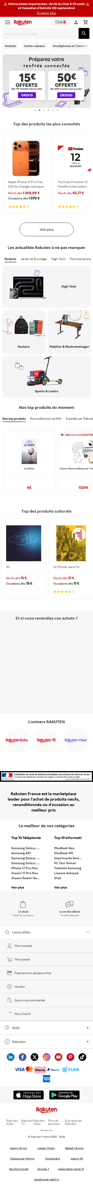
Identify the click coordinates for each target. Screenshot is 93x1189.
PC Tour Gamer (65, 863)
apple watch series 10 (71, 1169)
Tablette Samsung (67, 868)
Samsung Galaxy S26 (26, 848)
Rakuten (19, 1041)
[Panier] (85, 22)
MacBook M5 (63, 853)
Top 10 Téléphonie (26, 838)
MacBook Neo (64, 848)
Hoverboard (52, 1158)
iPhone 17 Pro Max (24, 868)
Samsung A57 (21, 853)
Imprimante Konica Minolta (70, 858)
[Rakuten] (22, 22)
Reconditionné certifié (45, 418)
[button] (46, 8)
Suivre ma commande (29, 1000)
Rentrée (10, 259)
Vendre (19, 986)
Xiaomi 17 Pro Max (24, 873)
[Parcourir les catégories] (8, 22)
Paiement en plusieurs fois (32, 973)
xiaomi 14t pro (18, 1148)
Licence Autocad (66, 873)
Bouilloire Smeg (18, 1169)
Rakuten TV (27, 1122)
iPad (57, 878)
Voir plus (46, 229)
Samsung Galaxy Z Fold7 (27, 863)
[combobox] (40, 34)
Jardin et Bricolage (34, 259)
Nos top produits (14, 418)
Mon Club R (22, 1014)
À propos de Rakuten (73, 1122)
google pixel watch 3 (46, 1179)
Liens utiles (21, 932)
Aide (16, 1027)
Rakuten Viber (39, 1122)
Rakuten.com (46, 1130)
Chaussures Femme (22, 1158)
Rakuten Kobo (12, 1122)
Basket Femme (74, 1148)
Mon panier (22, 959)
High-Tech (58, 259)
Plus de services (54, 1122)
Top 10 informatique (70, 838)
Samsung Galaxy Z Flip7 (27, 858)
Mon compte (23, 946)
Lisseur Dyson (46, 1148)
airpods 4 (43, 1169)
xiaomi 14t (77, 1158)
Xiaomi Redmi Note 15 (27, 878)
